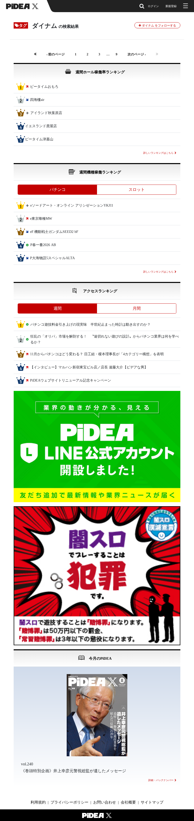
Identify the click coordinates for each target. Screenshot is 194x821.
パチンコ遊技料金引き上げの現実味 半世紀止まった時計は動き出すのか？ (90, 324)
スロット (137, 189)
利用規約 (38, 802)
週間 (58, 308)
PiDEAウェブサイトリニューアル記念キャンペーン (70, 381)
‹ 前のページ (55, 54)
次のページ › (137, 54)
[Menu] (185, 6)
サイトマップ (152, 802)
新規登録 (171, 6)
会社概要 (128, 802)
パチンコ (58, 189)
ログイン (153, 6)
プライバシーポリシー (69, 802)
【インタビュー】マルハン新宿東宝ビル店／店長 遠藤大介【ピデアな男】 (89, 367)
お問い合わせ (104, 802)
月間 (137, 308)
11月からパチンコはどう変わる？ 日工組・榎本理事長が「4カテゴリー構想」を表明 (97, 354)
